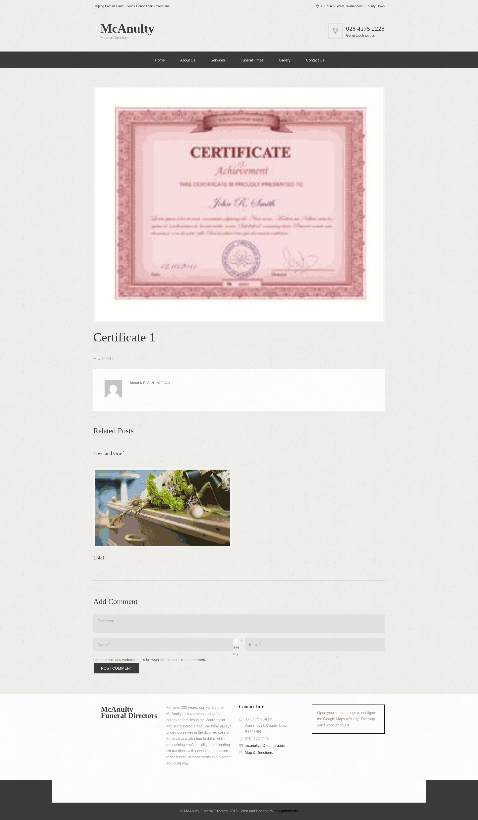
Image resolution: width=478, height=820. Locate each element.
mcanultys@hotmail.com (265, 745)
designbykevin (286, 811)
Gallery (285, 60)
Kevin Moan (155, 383)
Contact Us (315, 60)
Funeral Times (252, 60)
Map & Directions (259, 752)
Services (218, 60)
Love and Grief (108, 453)
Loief (98, 557)
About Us (187, 60)
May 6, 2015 (103, 358)
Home (160, 60)
